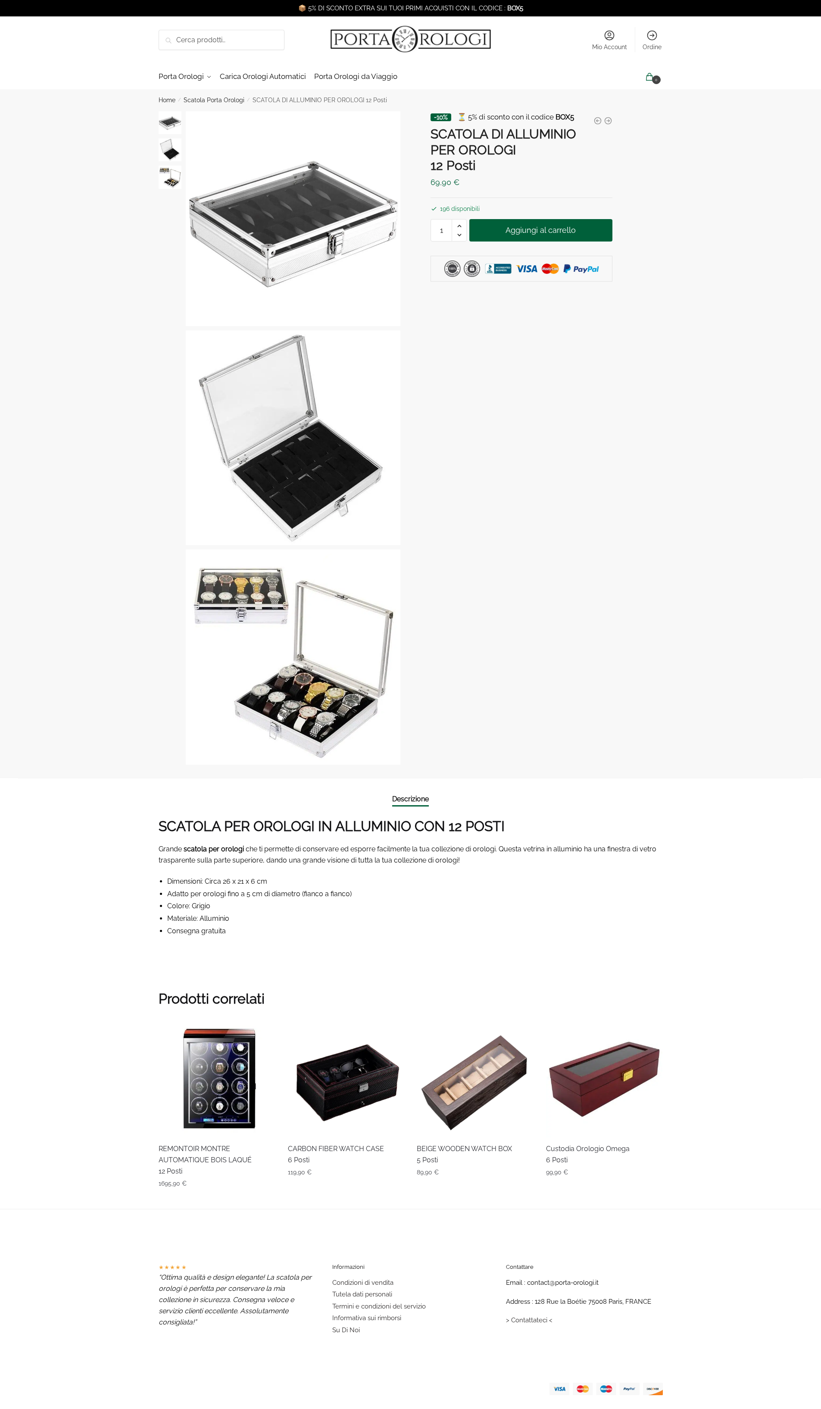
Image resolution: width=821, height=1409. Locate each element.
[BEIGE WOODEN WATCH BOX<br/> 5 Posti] (475, 1079)
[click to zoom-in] (293, 218)
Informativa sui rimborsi (366, 1318)
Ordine (652, 47)
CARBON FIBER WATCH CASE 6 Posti (336, 1154)
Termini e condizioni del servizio (379, 1306)
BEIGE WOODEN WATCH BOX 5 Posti (464, 1154)
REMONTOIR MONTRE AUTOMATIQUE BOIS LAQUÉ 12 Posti (205, 1160)
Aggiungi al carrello (541, 230)
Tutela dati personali (362, 1294)
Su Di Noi (346, 1330)
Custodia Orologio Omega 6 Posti (588, 1154)
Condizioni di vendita (362, 1283)
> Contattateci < (529, 1320)
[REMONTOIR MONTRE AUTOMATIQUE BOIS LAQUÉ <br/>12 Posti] (217, 1079)
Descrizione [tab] (410, 799)
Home (167, 100)
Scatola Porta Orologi (214, 100)
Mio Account (609, 47)
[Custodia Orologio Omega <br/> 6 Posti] (604, 1079)
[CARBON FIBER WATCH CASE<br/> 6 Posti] (346, 1079)
